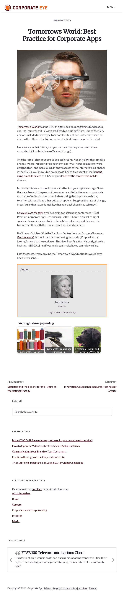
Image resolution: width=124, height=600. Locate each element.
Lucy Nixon (62, 302)
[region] (62, 587)
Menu (111, 7)
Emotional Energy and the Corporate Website (38, 457)
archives (37, 489)
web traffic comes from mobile (79, 175)
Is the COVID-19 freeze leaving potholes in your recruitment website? (52, 440)
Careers (16, 504)
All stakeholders (21, 493)
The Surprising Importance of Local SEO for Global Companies (47, 462)
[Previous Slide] (11, 559)
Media (16, 521)
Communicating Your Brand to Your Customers (39, 451)
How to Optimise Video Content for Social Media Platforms (46, 446)
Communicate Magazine (31, 212)
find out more (25, 237)
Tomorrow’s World (28, 126)
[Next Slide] (113, 559)
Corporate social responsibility (29, 510)
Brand (15, 499)
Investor (17, 515)
